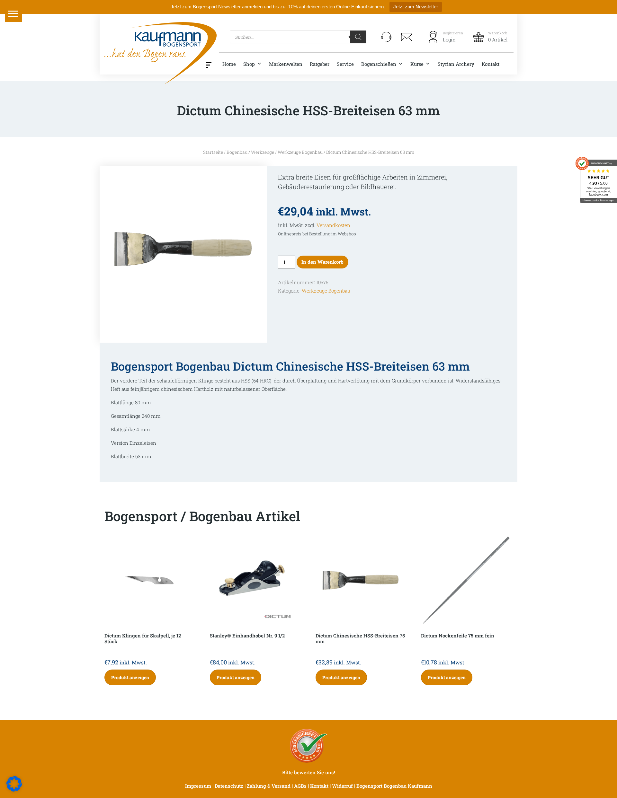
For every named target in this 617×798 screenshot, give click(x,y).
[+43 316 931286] (386, 37)
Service (345, 64)
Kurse (417, 64)
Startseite (213, 152)
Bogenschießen (378, 64)
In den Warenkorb (322, 262)
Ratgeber (319, 64)
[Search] (358, 37)
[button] (13, 13)
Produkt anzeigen (130, 677)
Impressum (198, 786)
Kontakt (490, 64)
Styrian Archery (456, 64)
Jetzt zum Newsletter (415, 6)
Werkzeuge (262, 152)
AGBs (300, 786)
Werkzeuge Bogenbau (300, 152)
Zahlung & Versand (269, 786)
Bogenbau (237, 152)
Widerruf (342, 786)
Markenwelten (285, 64)
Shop (249, 64)
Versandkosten (333, 225)
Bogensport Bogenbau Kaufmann (394, 786)
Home (229, 64)
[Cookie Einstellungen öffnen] (14, 783)
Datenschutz (229, 786)
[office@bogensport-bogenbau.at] (406, 37)
